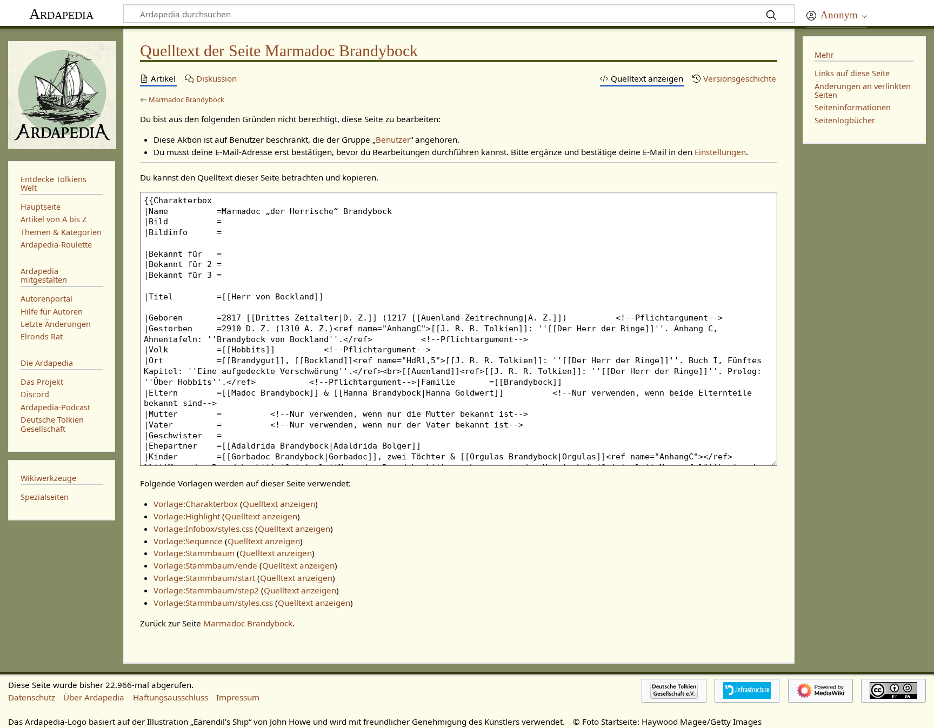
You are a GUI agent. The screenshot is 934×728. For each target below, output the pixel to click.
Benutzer (393, 139)
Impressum (237, 697)
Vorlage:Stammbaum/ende (205, 565)
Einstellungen (720, 151)
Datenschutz (31, 697)
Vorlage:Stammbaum (194, 552)
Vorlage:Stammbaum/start (204, 577)
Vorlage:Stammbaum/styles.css (213, 602)
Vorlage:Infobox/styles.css (203, 528)
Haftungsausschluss (170, 697)
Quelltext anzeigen (279, 503)
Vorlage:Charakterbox (196, 503)
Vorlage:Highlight (187, 516)
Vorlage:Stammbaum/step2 (206, 590)
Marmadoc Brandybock (186, 99)
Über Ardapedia (93, 697)
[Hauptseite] (61, 94)
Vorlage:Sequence (188, 541)
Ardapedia (61, 13)
